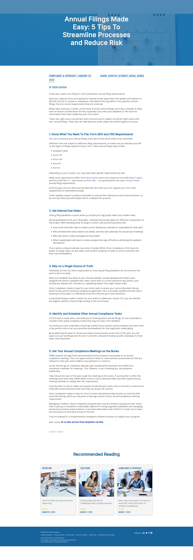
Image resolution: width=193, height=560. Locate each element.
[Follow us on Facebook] (149, 533)
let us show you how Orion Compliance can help (82, 422)
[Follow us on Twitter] (146, 533)
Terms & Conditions (81, 535)
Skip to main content (10, 1)
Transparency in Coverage (106, 535)
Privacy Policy (70, 535)
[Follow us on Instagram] (151, 533)
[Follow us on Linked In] (143, 533)
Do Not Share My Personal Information (52, 538)
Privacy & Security (59, 535)
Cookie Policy (93, 535)
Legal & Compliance (47, 535)
